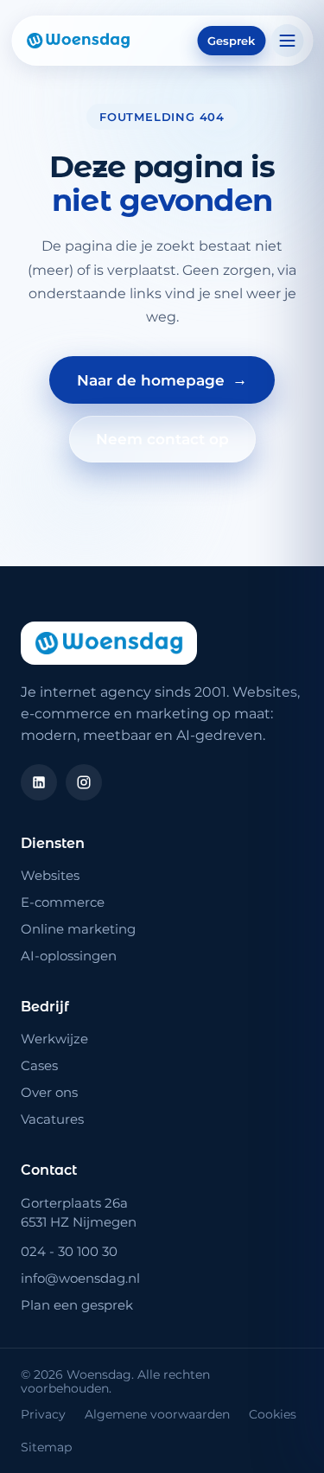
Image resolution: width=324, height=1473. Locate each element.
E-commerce (63, 902)
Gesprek (231, 41)
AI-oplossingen (69, 955)
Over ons (49, 1092)
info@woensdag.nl (80, 1278)
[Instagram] (84, 782)
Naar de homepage (162, 380)
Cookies (272, 1414)
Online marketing (78, 929)
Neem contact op (162, 439)
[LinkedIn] (39, 782)
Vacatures (52, 1119)
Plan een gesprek (77, 1305)
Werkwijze (54, 1038)
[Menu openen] (286, 40)
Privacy (43, 1414)
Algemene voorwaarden (157, 1414)
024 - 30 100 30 (69, 1251)
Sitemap (46, 1447)
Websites (50, 875)
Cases (39, 1065)
